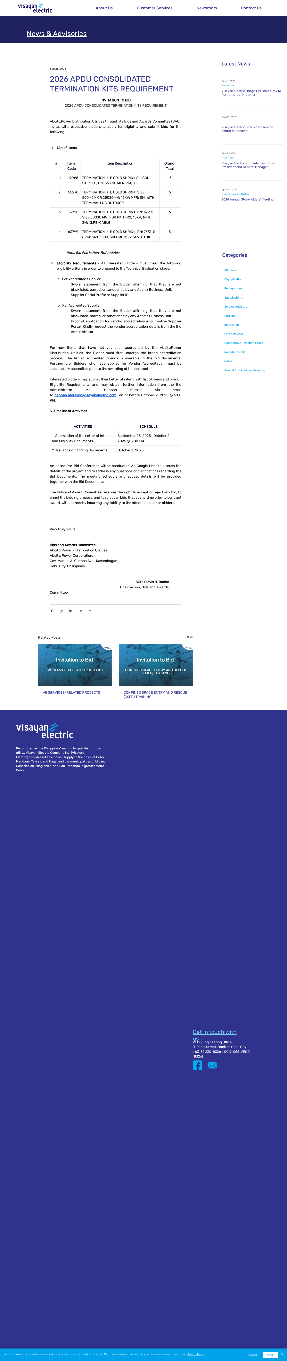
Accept (270, 1355)
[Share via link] (80, 611)
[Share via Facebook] (51, 611)
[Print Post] (90, 611)
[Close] (282, 1355)
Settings (253, 1355)
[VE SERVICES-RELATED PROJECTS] (75, 665)
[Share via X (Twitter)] (61, 611)
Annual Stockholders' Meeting (235, 194)
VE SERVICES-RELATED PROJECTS (71, 692)
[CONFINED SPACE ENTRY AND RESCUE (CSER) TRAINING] (156, 665)
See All (189, 637)
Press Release (228, 85)
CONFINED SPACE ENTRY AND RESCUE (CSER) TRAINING (155, 694)
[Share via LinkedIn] (71, 611)
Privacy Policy (195, 1354)
